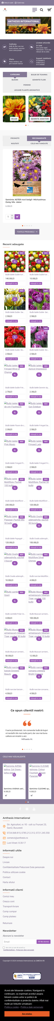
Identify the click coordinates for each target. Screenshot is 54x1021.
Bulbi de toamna (39, 75)
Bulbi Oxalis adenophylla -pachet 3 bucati (15, 576)
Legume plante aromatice (27, 90)
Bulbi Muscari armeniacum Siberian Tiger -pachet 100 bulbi (40, 614)
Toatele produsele (25, 232)
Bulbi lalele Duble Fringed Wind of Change (15, 388)
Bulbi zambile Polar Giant (15, 614)
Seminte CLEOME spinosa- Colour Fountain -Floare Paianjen (39, 788)
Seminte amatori (40, 119)
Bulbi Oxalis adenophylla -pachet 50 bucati (40, 538)
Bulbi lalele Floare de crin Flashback (15, 425)
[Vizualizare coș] (49, 10)
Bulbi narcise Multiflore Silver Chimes (40, 576)
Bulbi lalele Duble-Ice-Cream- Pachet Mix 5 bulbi (40, 274)
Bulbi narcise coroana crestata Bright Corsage (40, 689)
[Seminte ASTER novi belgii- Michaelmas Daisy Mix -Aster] (27, 173)
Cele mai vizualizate (14, 756)
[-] (12, 218)
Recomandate (39, 138)
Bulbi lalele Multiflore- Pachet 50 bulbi (40, 501)
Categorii (15, 74)
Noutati (15, 143)
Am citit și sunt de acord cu (18, 949)
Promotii (15, 138)
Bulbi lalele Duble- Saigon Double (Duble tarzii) (40, 312)
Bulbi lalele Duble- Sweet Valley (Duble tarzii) (15, 312)
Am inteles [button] (27, 1014)
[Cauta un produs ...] (41, 10)
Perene (27, 85)
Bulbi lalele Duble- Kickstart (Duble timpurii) (40, 350)
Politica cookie (11, 1007)
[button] (44, 1007)
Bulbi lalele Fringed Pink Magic (15, 463)
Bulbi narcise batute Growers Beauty (15, 689)
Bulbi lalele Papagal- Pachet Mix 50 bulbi (15, 538)
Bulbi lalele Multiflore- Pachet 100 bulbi (15, 501)
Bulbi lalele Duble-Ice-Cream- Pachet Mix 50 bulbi (15, 274)
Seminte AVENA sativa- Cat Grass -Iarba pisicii (14, 788)
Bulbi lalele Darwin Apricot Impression (40, 388)
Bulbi (14, 119)
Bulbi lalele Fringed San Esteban (40, 425)
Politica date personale (32, 1007)
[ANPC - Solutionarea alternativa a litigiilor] (27, 976)
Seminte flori (39, 80)
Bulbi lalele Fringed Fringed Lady (40, 463)
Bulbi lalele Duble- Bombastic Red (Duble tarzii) (15, 350)
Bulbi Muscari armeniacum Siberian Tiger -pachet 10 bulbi (40, 652)
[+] (12, 215)
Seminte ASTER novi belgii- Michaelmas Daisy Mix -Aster (26, 200)
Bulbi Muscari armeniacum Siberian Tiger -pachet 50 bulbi (15, 652)
